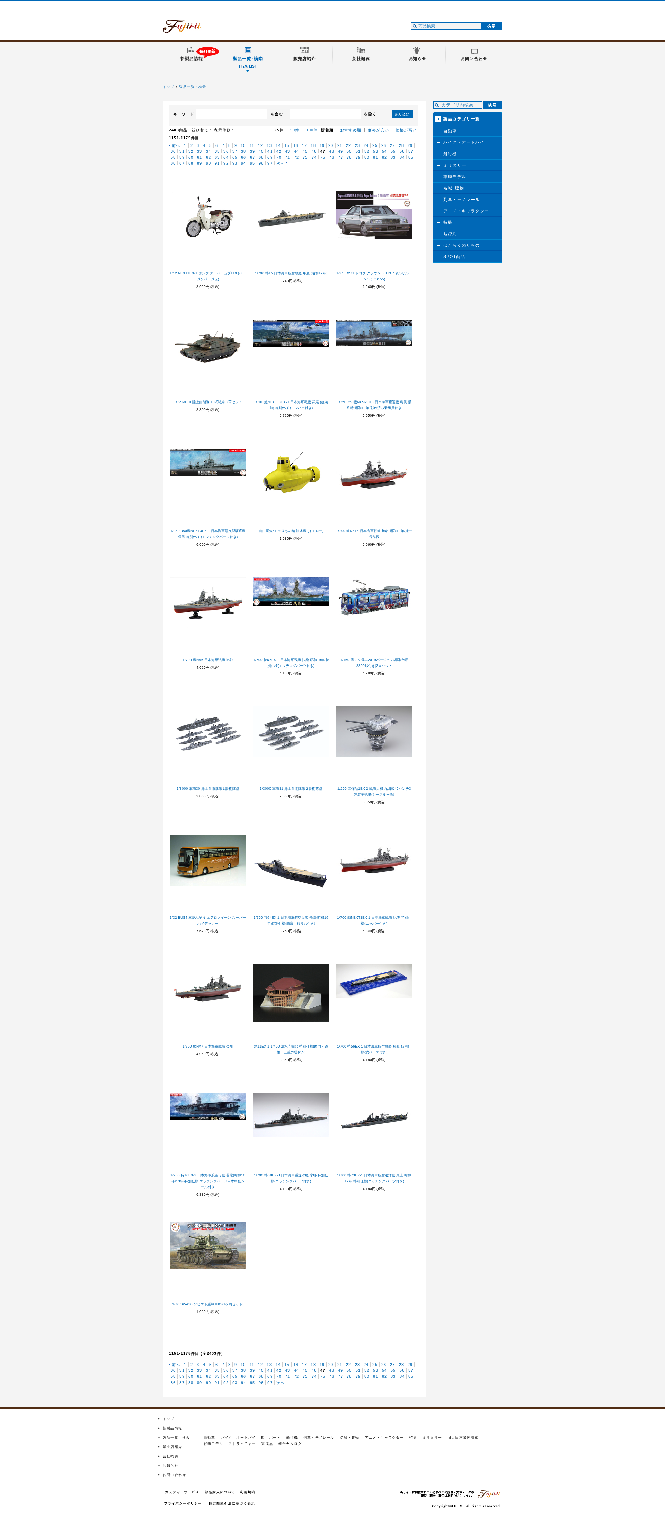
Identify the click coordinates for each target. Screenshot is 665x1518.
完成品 (267, 1444)
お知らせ (170, 1465)
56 (402, 151)
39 (252, 151)
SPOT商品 (454, 256)
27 (392, 145)
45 (305, 151)
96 (261, 163)
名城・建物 (350, 1437)
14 (278, 145)
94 (243, 163)
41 (269, 151)
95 (252, 163)
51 (358, 151)
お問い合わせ (174, 1475)
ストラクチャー (242, 1444)
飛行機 (450, 153)
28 (401, 145)
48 (331, 151)
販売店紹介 (172, 1447)
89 (199, 163)
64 (225, 157)
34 (208, 151)
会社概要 (170, 1456)
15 (286, 145)
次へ (280, 163)
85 (410, 157)
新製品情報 (172, 1428)
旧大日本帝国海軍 (463, 1437)
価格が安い (378, 130)
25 (374, 145)
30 (173, 151)
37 (234, 151)
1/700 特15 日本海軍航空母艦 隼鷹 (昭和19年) (291, 273)
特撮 (447, 222)
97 (269, 163)
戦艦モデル (213, 1444)
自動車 (450, 131)
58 (173, 157)
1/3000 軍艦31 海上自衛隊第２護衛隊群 (291, 789)
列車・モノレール (461, 199)
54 (384, 151)
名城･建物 (453, 188)
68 (261, 157)
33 (199, 151)
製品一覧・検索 (192, 87)
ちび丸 (450, 233)
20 (330, 145)
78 (349, 157)
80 (366, 157)
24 (366, 145)
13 (269, 145)
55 (393, 151)
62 (208, 157)
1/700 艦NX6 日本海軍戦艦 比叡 (208, 660)
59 (181, 157)
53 (375, 151)
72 (296, 157)
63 (217, 157)
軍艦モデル (454, 176)
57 (410, 151)
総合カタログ (290, 1444)
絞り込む (402, 114)
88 (190, 163)
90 (208, 163)
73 (305, 157)
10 (243, 145)
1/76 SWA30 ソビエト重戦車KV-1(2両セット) (207, 1304)
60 (190, 157)
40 (261, 151)
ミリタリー (454, 165)
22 (348, 145)
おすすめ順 (350, 130)
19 (322, 145)
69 (269, 157)
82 (384, 157)
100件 (312, 130)
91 (217, 163)
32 (190, 151)
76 (331, 157)
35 (217, 151)
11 (252, 145)
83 (393, 157)
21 (339, 145)
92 (225, 163)
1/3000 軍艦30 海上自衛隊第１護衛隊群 (208, 789)
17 (304, 145)
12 (260, 145)
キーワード (183, 114)
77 (340, 157)
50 (349, 151)
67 (252, 157)
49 (340, 151)
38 (243, 151)
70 (278, 157)
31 (181, 151)
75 (322, 157)
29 (410, 145)
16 (295, 145)
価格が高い (406, 130)
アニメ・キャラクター (466, 211)
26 (383, 145)
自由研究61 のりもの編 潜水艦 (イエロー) (291, 531)
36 (225, 151)
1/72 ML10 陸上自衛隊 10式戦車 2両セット (208, 402)
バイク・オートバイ (464, 142)
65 (234, 157)
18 (313, 145)
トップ (169, 87)
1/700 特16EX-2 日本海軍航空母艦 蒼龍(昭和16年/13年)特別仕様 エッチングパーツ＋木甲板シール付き (207, 1181)
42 (278, 151)
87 (181, 163)
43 (287, 151)
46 (314, 151)
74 (314, 157)
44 (296, 151)
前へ (176, 145)
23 (357, 145)
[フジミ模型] (189, 29)
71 (287, 157)
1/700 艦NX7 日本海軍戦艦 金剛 (208, 1046)
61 (199, 157)
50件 (295, 130)
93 (234, 163)
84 (402, 157)
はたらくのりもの (461, 245)
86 (173, 163)
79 (358, 157)
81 (375, 157)
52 (366, 151)
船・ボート (271, 1437)
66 (243, 157)
